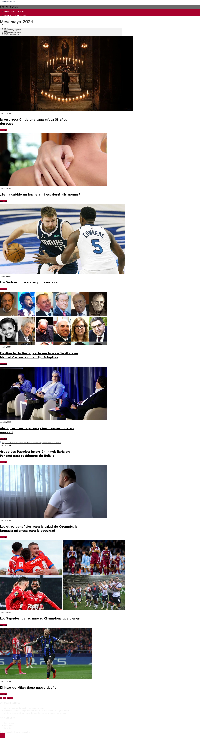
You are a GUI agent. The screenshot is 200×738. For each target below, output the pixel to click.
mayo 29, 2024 (5, 612)
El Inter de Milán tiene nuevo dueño (28, 687)
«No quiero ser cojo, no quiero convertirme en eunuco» (37, 430)
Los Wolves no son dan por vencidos (29, 282)
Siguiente (10, 698)
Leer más (3, 130)
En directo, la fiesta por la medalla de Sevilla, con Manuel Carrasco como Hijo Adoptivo (39, 355)
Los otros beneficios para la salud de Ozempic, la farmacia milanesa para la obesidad (38, 528)
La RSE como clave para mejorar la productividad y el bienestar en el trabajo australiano (36, 710)
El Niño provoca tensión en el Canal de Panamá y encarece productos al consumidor (35, 713)
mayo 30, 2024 (5, 422)
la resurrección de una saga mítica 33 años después (33, 121)
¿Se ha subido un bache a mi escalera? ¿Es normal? (40, 194)
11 (5, 698)
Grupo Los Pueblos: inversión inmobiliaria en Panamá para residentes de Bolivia (35, 453)
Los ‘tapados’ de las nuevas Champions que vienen (40, 618)
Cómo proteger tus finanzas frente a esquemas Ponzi (24, 708)
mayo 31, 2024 (5, 113)
